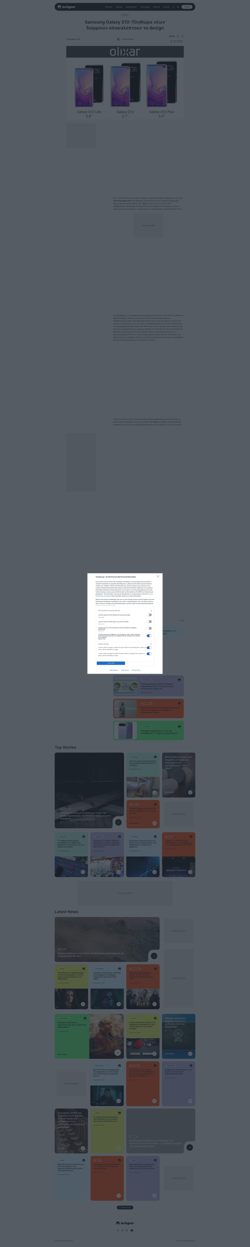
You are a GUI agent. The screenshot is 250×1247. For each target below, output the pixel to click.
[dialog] (125, 623)
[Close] (159, 577)
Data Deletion (114, 670)
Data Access (125, 670)
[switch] (149, 615)
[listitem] (125, 611)
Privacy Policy (136, 670)
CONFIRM (111, 663)
